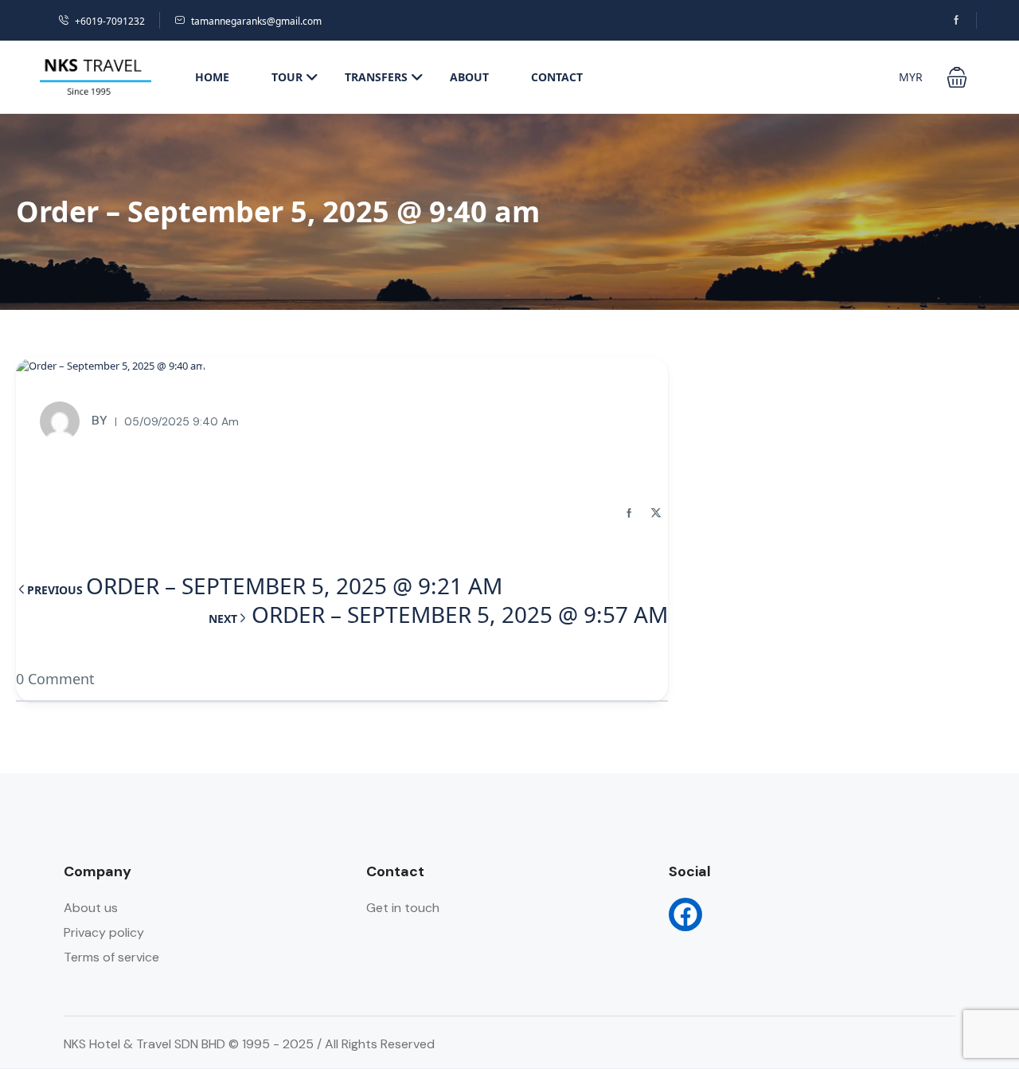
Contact (557, 76)
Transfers (376, 76)
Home (212, 76)
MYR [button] (911, 76)
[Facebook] (685, 914)
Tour (287, 76)
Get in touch (402, 907)
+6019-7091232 (110, 21)
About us (91, 907)
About (469, 76)
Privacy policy (104, 932)
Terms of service (111, 957)
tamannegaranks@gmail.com (256, 21)
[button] (957, 77)
